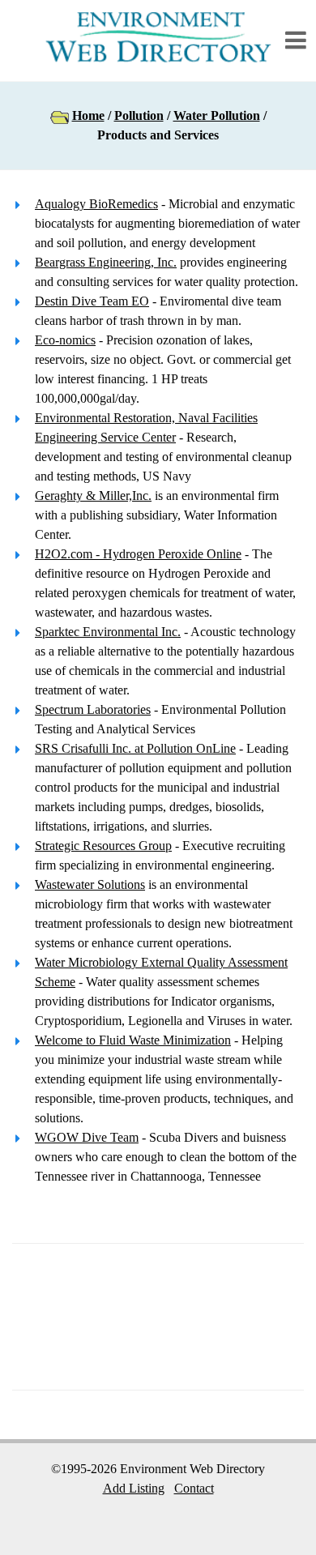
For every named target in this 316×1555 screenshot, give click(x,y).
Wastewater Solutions (90, 884)
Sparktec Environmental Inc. (108, 632)
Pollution (139, 115)
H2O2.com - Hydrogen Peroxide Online (138, 554)
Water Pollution (216, 115)
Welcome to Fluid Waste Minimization (133, 1040)
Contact (194, 1488)
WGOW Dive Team (87, 1137)
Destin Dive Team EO (92, 301)
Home (88, 115)
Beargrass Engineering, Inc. (106, 262)
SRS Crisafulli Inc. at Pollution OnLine (135, 748)
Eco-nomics (65, 340)
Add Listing (133, 1488)
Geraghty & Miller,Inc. (93, 495)
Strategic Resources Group (103, 845)
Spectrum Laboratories (93, 709)
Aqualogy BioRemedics (96, 204)
